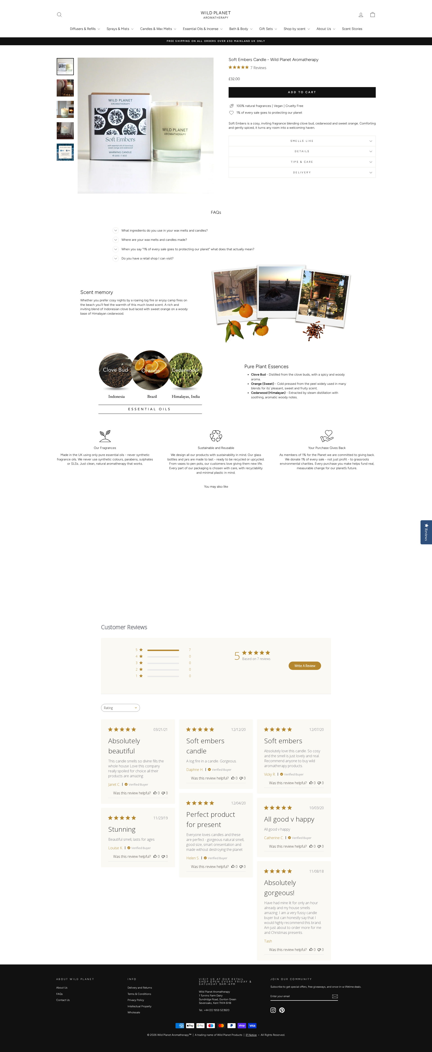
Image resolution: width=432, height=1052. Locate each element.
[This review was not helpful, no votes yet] (163, 793)
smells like (302, 140)
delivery (302, 172)
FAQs (59, 994)
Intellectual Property (139, 1006)
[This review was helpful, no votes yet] (155, 793)
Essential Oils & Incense (201, 29)
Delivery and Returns (140, 987)
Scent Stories (352, 29)
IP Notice (251, 1034)
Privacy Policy (136, 1000)
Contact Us (63, 1000)
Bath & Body (239, 29)
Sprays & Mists (118, 29)
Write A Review (305, 666)
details (302, 151)
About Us (324, 29)
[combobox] (120, 708)
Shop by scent (295, 29)
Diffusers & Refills (83, 29)
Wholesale (134, 1012)
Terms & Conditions (139, 994)
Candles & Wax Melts (156, 29)
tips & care (302, 161)
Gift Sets (266, 29)
